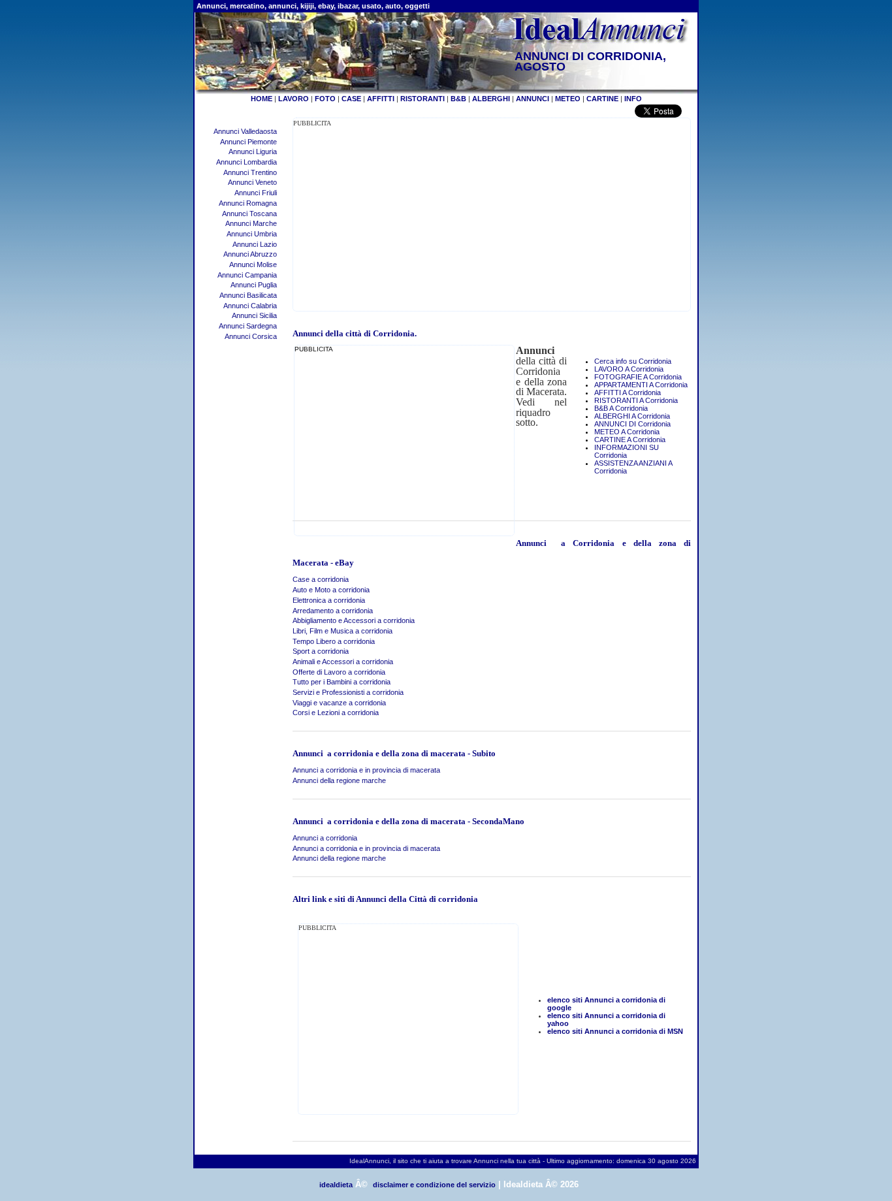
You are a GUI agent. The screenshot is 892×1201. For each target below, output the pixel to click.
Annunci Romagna (248, 203)
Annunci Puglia (254, 285)
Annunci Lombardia (246, 162)
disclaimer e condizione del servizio (434, 1185)
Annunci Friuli (255, 193)
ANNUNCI (532, 99)
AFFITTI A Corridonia (627, 392)
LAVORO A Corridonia (628, 369)
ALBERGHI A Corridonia (632, 416)
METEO (568, 99)
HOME (261, 99)
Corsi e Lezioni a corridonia (336, 712)
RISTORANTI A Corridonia (636, 400)
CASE (351, 99)
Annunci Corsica (251, 336)
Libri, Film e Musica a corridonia (342, 631)
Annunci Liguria (253, 151)
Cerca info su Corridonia (632, 361)
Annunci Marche (251, 223)
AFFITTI (380, 99)
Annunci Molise (253, 264)
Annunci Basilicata (248, 295)
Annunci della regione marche (339, 780)
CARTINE (602, 99)
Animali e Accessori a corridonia (343, 661)
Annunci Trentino (250, 172)
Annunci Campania (247, 275)
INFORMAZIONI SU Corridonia (626, 451)
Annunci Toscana (249, 213)
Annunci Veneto (252, 182)
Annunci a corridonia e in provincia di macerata (366, 770)
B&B (458, 99)
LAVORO (293, 99)
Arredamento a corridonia (333, 611)
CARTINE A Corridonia (629, 439)
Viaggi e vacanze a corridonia (339, 703)
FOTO (325, 99)
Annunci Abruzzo (250, 254)
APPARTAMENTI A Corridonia (641, 385)
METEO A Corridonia (627, 432)
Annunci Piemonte (248, 142)
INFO (633, 99)
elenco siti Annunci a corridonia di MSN (615, 1031)
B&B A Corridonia (621, 408)
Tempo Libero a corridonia (334, 641)
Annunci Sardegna (248, 326)
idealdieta (336, 1185)
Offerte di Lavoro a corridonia (339, 672)
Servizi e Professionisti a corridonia (348, 692)
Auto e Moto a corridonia (331, 590)
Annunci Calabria (250, 306)
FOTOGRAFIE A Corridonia (638, 377)
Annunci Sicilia (254, 315)
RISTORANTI (422, 99)
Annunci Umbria (252, 234)
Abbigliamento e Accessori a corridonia (354, 620)
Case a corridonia (321, 579)
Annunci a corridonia (325, 838)
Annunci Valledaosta (245, 131)
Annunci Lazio (254, 244)
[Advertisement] (403, 219)
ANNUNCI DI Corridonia (632, 424)
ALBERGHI (491, 99)
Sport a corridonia (321, 651)
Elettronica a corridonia (329, 600)
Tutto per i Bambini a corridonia (341, 682)
